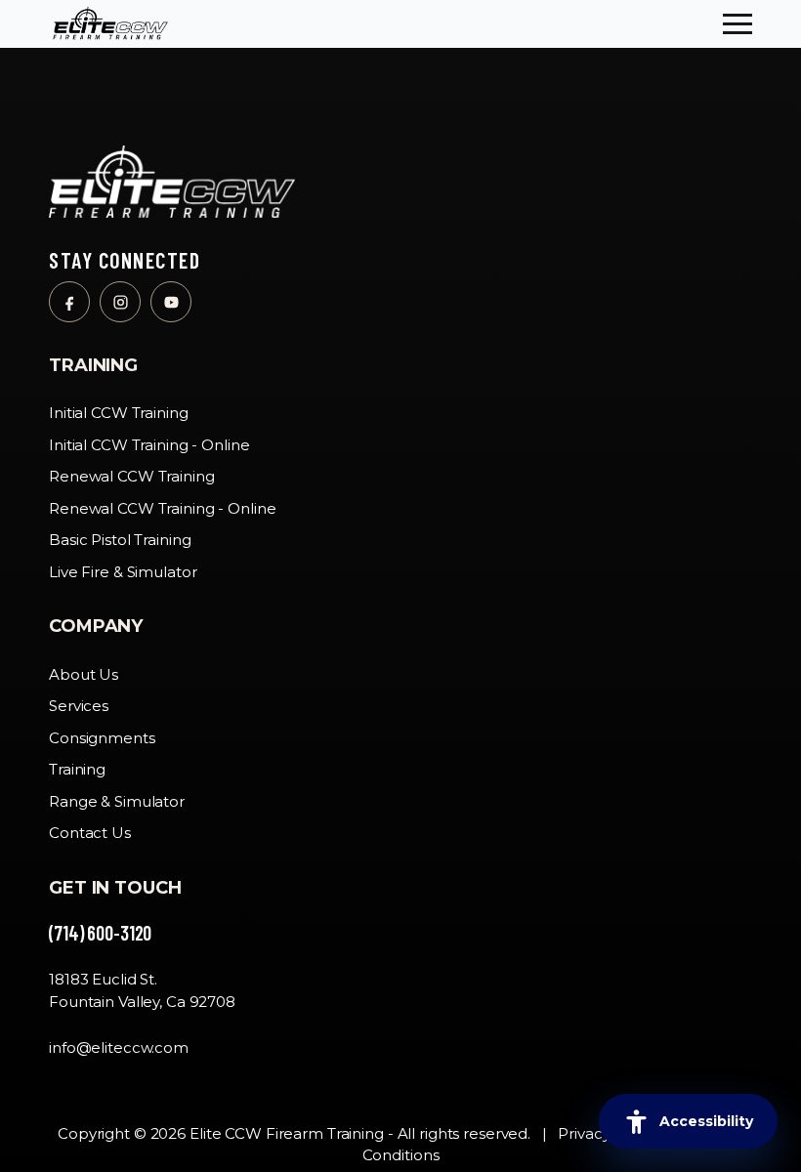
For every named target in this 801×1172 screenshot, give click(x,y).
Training (77, 769)
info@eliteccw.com (119, 1047)
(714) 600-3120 (100, 933)
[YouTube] (170, 301)
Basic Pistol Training (119, 539)
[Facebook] (69, 301)
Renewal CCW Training (132, 476)
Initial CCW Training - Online (149, 445)
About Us (83, 674)
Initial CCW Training (119, 412)
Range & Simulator (117, 801)
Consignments (102, 738)
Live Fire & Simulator (122, 572)
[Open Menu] (737, 24)
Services (78, 705)
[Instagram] (120, 301)
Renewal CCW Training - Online (162, 508)
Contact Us (90, 832)
